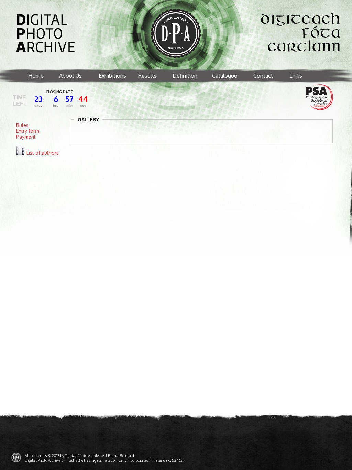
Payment (26, 137)
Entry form (27, 131)
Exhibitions (112, 75)
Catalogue (224, 75)
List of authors (42, 153)
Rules (22, 125)
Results (147, 75)
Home (36, 75)
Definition (185, 75)
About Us (70, 75)
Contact (263, 75)
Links (295, 75)
